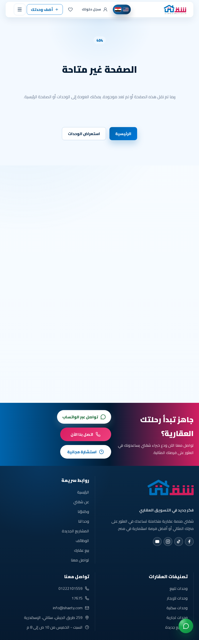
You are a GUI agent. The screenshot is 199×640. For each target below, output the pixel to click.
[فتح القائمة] (19, 9)
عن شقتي (81, 501)
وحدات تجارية (177, 617)
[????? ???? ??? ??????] (186, 626)
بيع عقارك (81, 550)
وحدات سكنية (177, 607)
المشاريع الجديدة (75, 531)
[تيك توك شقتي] (178, 541)
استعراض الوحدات (84, 133)
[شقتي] (174, 9)
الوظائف (82, 540)
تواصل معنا (80, 560)
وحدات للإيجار (177, 598)
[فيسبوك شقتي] (189, 541)
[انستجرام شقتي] (168, 541)
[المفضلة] (70, 9)
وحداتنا (83, 521)
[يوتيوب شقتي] (157, 541)
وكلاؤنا (83, 511)
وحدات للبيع (179, 588)
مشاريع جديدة (176, 627)
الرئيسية (123, 133)
